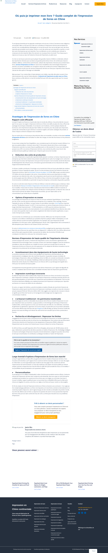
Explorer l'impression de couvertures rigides (28, 350)
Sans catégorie (47, 23)
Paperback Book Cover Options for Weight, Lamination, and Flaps (40, 485)
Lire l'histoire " (78, 125)
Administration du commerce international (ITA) (31, 228)
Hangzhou (40, 308)
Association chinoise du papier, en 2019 (40, 172)
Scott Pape (58, 203)
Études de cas (53, 4)
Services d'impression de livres (37, 4)
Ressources (63, 4)
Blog (70, 4)
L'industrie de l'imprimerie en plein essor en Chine (52, 76)
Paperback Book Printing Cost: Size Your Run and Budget (85, 485)
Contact (87, 4)
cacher (21, 85)
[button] (24, 441)
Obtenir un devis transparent (46, 417)
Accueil (23, 4)
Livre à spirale (83, 72)
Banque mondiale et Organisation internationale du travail (37, 186)
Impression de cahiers (85, 65)
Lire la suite (15, 487)
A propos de (78, 4)
